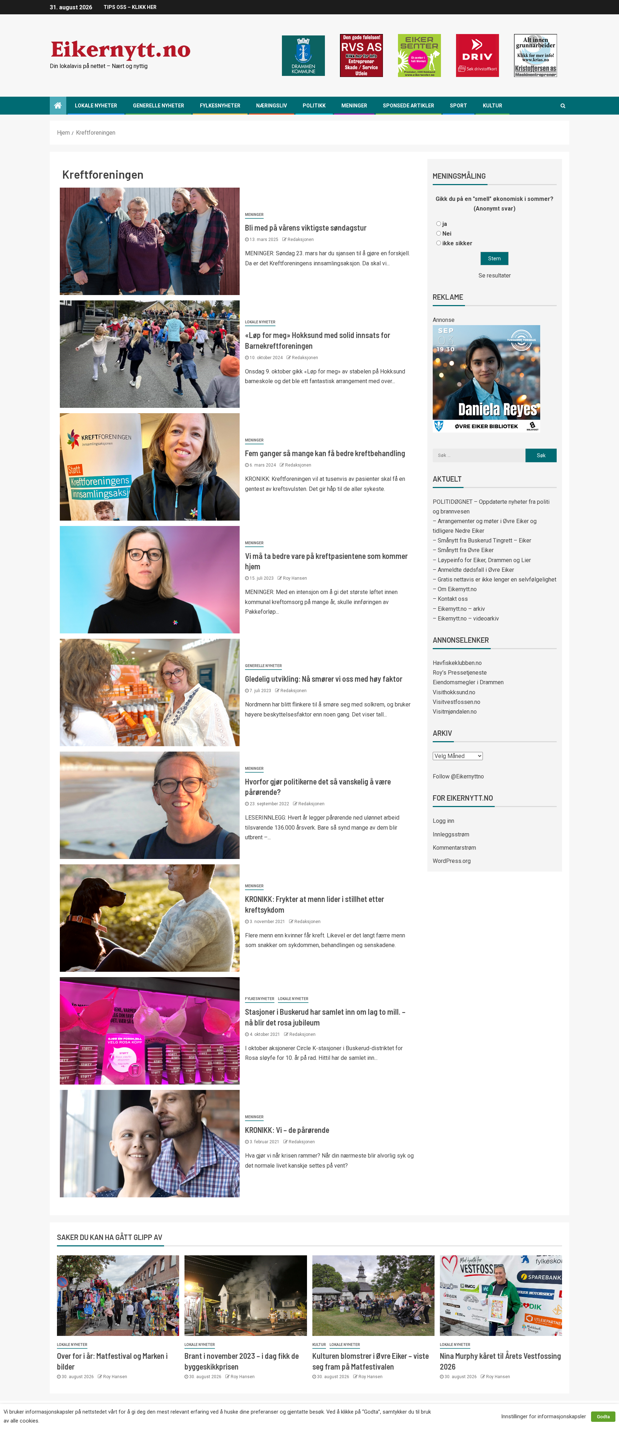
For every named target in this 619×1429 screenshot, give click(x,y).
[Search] (562, 105)
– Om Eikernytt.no (455, 589)
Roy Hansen (295, 578)
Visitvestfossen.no (456, 702)
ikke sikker (457, 243)
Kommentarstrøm (454, 847)
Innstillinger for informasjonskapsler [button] (543, 1416)
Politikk (314, 105)
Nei (446, 233)
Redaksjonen (301, 239)
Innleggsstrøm (451, 834)
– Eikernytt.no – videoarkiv (466, 618)
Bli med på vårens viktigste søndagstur (305, 227)
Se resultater (495, 275)
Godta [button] (603, 1416)
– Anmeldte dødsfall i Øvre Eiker (473, 569)
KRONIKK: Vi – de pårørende (287, 1129)
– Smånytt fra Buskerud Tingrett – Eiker (482, 540)
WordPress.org (452, 861)
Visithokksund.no (454, 692)
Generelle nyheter (158, 105)
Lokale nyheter (96, 105)
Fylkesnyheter (220, 105)
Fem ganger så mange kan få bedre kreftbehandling (325, 453)
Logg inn (443, 820)
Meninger (354, 105)
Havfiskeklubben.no (457, 663)
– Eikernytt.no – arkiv (459, 608)
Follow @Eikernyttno (458, 776)
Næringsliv (271, 105)
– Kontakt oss (450, 598)
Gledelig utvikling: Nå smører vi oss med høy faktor (323, 678)
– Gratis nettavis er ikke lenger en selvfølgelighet (494, 579)
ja (444, 224)
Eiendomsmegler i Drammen (468, 682)
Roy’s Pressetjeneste (460, 672)
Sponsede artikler (408, 105)
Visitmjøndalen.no (455, 711)
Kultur (492, 105)
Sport (458, 105)
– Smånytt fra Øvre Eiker (463, 550)
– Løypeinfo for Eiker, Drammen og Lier (482, 560)
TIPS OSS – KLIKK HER (130, 7)
